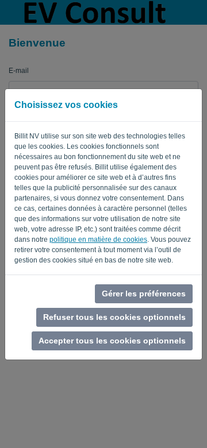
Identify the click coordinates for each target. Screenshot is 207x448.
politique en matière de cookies (98, 239)
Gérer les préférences (144, 293)
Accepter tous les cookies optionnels (112, 340)
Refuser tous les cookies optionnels (114, 317)
